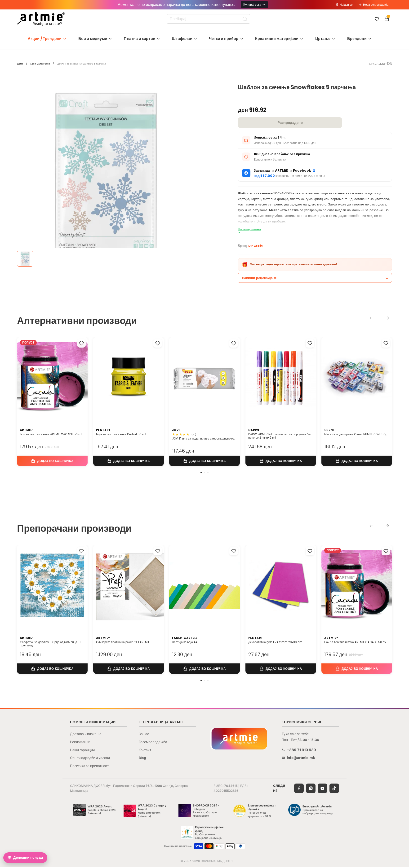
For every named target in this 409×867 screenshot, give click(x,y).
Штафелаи (182, 38)
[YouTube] (322, 788)
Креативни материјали (276, 38)
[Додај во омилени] (81, 343)
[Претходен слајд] (25, 377)
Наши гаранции (82, 750)
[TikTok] (334, 788)
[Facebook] (299, 788)
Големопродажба (153, 742)
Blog (142, 758)
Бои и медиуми (92, 38)
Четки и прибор (223, 38)
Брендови (357, 38)
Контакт (145, 750)
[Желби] (377, 19)
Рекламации (80, 742)
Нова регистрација (375, 5)
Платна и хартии (139, 38)
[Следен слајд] (79, 377)
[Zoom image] (107, 174)
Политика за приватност (89, 766)
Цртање (322, 38)
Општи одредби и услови (90, 758)
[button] (201, 472)
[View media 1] (25, 259)
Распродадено (290, 123)
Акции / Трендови (45, 38)
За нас (144, 734)
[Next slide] (387, 318)
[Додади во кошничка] (52, 461)
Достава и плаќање (86, 734)
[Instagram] (311, 788)
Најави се (346, 5)
